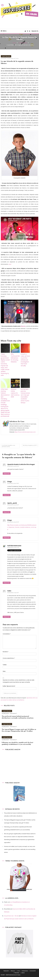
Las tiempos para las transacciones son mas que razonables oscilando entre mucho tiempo (25, 396)
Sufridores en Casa (13, 58)
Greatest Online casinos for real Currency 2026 (15, 393)
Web (4, 671)
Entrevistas (25, 970)
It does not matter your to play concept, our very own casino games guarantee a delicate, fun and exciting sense (19, 849)
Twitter (5, 665)
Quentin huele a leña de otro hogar (21, 464)
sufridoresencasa (14, 546)
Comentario (7, 634)
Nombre (5, 652)
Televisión (6, 970)
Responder (7, 473)
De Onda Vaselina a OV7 (29, 445)
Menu (4, 31)
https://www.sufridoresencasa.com (25, 432)
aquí (9, 264)
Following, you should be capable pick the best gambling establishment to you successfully (18, 828)
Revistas (17, 972)
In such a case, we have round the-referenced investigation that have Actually (25, 360)
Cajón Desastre (6, 56)
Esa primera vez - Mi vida (11, 916)
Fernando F (13, 713)
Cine (18, 970)
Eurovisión (33, 970)
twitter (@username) (9, 686)
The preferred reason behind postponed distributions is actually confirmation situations (20, 814)
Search (34, 31)
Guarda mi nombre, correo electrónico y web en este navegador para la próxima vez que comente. (18, 681)
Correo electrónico (9, 658)
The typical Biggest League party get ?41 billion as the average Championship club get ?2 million (19, 821)
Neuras (23, 326)
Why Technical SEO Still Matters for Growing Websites (15, 358)
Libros (23, 972)
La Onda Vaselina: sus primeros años (8, 446)
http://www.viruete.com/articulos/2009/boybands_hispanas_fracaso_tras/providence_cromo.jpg (21, 527)
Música (13, 970)
